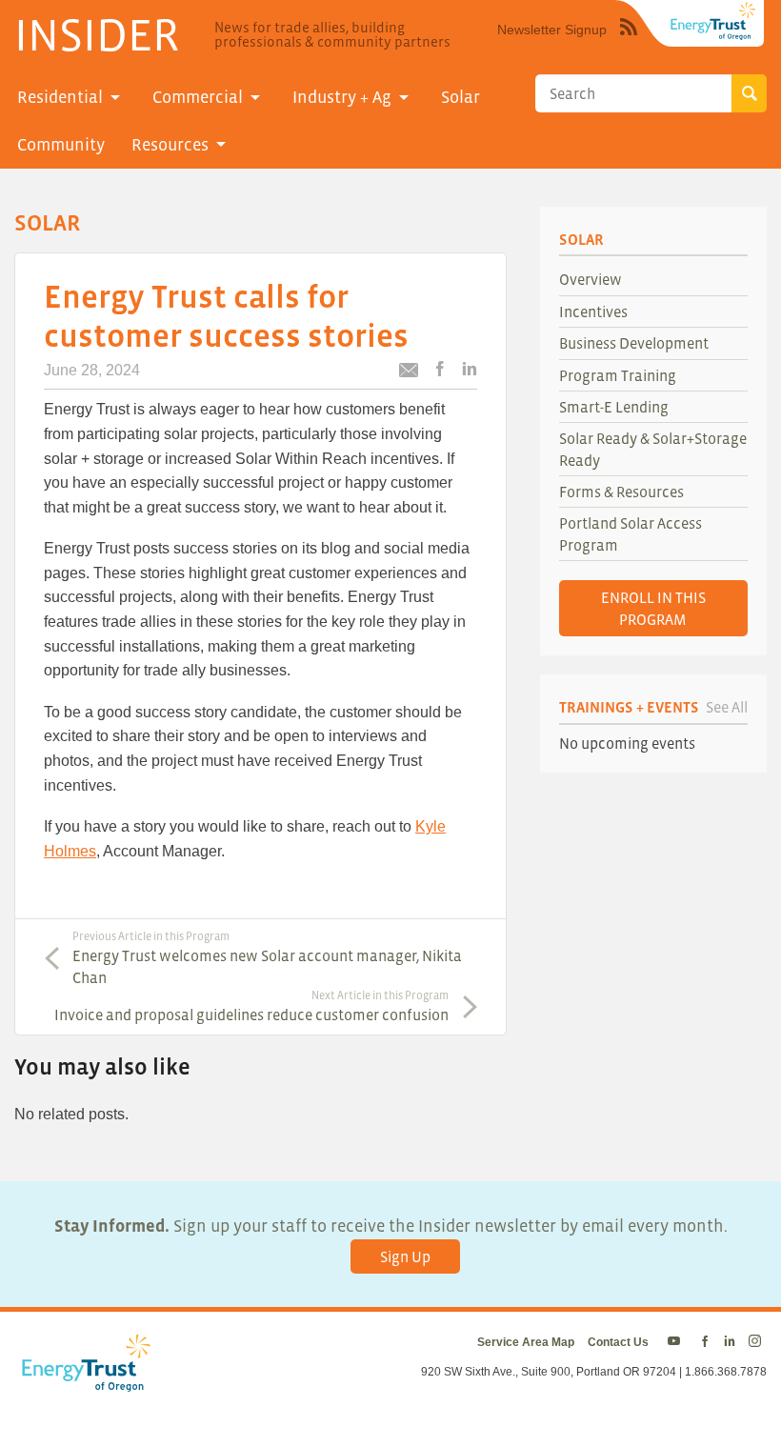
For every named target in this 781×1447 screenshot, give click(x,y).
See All (727, 706)
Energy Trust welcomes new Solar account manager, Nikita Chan (267, 957)
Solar (460, 97)
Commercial (197, 97)
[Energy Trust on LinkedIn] (729, 1342)
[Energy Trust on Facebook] (705, 1342)
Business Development (634, 343)
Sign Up (405, 1256)
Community (61, 144)
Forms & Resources (621, 491)
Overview (590, 279)
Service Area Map (525, 1342)
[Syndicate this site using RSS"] (628, 41)
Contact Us (618, 1342)
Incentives (593, 311)
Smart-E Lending (614, 406)
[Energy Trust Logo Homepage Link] (82, 1382)
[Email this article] (408, 373)
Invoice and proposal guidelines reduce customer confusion (251, 1006)
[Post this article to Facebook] (440, 370)
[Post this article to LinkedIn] (469, 370)
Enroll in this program (653, 608)
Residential (60, 97)
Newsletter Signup (552, 29)
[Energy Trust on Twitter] (677, 1342)
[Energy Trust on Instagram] (758, 1342)
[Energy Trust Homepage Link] (713, 21)
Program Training (617, 375)
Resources (170, 144)
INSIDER (96, 34)
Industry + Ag (341, 97)
